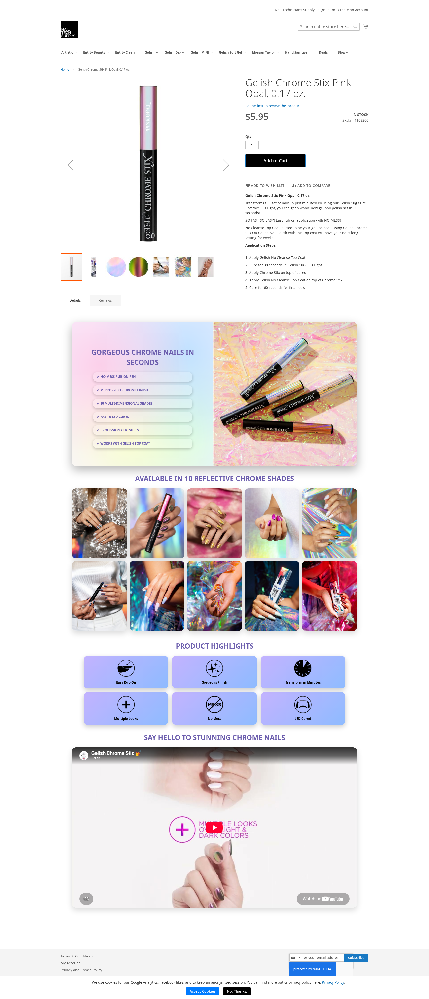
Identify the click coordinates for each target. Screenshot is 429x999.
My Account (70, 963)
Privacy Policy (333, 982)
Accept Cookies (202, 991)
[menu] (214, 52)
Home (65, 69)
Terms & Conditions (77, 956)
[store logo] (69, 29)
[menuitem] (67, 52)
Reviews (105, 300)
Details (75, 300)
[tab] (75, 300)
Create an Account (353, 9)
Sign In (324, 9)
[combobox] (329, 27)
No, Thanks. (237, 991)
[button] (70, 165)
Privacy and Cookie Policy (81, 970)
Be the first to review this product (273, 105)
